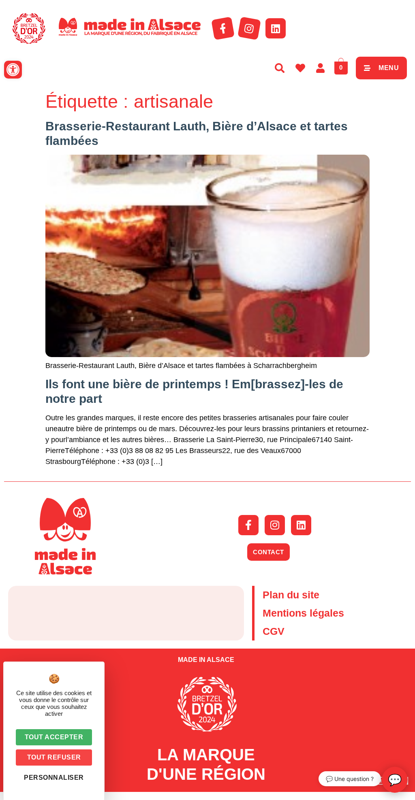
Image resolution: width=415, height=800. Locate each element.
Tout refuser (54, 757)
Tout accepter (54, 737)
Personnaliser (54, 777)
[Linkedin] (275, 28)
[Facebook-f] (223, 28)
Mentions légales (303, 613)
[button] (13, 70)
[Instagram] (249, 28)
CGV (274, 631)
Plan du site (291, 594)
